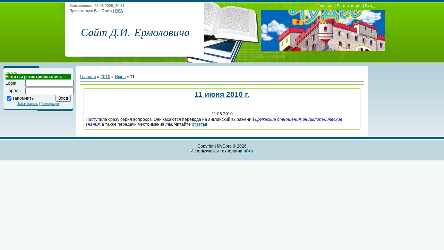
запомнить (23, 97)
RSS (119, 11)
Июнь (120, 76)
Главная (325, 5)
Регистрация (349, 5)
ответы (199, 124)
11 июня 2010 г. (222, 94)
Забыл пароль (27, 104)
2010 (105, 76)
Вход (370, 5)
